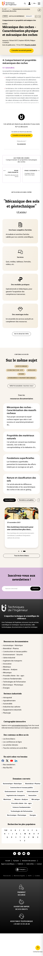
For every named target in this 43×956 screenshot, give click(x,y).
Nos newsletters (9, 765)
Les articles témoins (10, 745)
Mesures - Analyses (10, 670)
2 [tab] (21, 551)
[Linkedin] (16, 761)
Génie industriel (9, 658)
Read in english (30, 45)
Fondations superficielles (20, 458)
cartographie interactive (20, 725)
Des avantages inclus (20, 315)
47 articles (21, 212)
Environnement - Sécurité (13, 655)
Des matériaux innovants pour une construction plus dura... (20, 528)
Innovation (7, 664)
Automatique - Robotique (13, 645)
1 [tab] (18, 551)
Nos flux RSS (7, 768)
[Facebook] (3, 761)
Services (20, 257)
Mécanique (7, 673)
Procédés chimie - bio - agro (13, 676)
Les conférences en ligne (12, 742)
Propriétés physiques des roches (11, 173)
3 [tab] (24, 551)
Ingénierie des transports (12, 661)
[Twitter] (7, 761)
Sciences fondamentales (12, 679)
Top (5, 830)
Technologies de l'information (14, 682)
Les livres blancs (9, 739)
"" (21, 204)
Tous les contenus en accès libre (15, 748)
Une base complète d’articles (20, 230)
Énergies (6, 688)
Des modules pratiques (20, 285)
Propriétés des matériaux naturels (20, 437)
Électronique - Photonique (13, 685)
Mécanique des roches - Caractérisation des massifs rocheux (21, 410)
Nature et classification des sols (21, 479)
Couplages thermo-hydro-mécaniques (31, 173)
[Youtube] (11, 761)
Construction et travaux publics (15, 652)
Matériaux (7, 667)
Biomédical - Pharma (11, 649)
